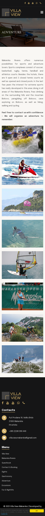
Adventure (6, 481)
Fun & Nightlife (8, 490)
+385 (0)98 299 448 (17, 431)
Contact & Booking (9, 467)
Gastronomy (7, 476)
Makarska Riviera (8, 458)
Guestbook (6, 463)
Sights (4, 472)
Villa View (5, 454)
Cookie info (4, 514)
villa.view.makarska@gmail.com (22, 438)
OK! (37, 511)
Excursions (6, 485)
